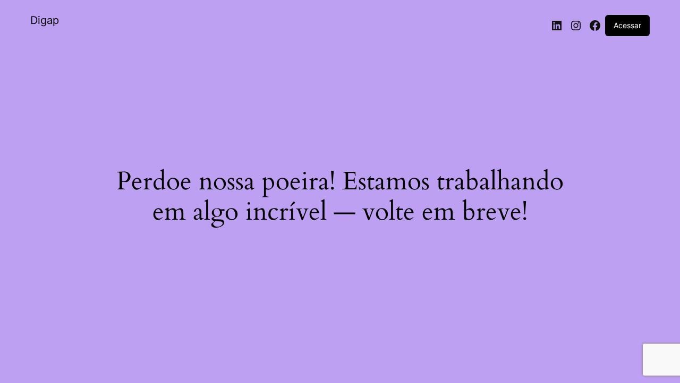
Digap (44, 20)
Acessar (627, 25)
